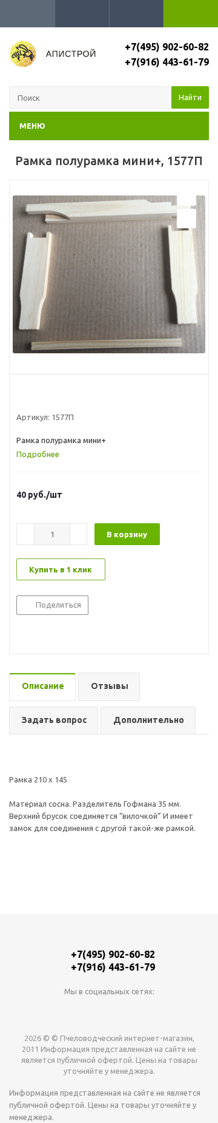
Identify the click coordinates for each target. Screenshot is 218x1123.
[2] (33, 395)
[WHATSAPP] (109, 1011)
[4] (56, 395)
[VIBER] (134, 1011)
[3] (45, 395)
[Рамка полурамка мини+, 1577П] (109, 274)
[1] (22, 395)
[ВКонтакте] (84, 1011)
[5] (68, 395)
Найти (190, 97)
